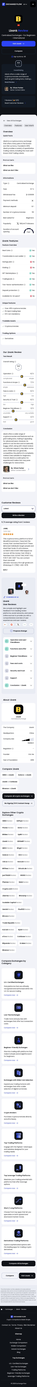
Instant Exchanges (18, 1349)
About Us (18, 1328)
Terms (13, 1325)
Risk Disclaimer (29, 1325)
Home (18, 1339)
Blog (18, 1352)
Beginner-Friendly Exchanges (18, 1373)
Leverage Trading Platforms (18, 1376)
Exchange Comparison (18, 1343)
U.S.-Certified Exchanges (18, 1363)
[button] (25, 4)
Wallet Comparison (18, 1346)
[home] (12, 4)
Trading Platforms (19, 1370)
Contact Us (6, 1325)
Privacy (20, 1325)
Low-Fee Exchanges (18, 1367)
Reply (5, 570)
